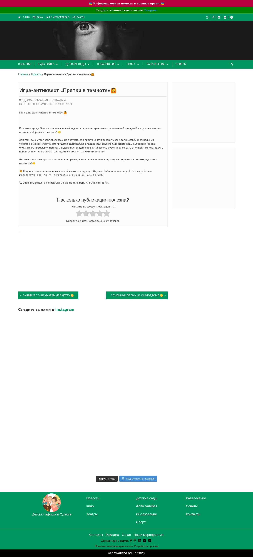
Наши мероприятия (57, 17)
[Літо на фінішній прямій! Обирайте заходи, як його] (153, 426)
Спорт (131, 64)
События (24, 64)
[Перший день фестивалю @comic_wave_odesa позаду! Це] (44, 426)
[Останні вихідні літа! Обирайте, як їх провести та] (153, 332)
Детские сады (76, 64)
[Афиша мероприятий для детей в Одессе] (19, 17)
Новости (36, 74)
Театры (92, 514)
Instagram (64, 309)
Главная (23, 74)
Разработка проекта (146, 546)
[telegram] (225, 17)
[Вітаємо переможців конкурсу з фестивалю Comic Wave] (99, 364)
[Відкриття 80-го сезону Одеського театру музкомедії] (208, 457)
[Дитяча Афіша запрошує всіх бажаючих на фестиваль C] (99, 426)
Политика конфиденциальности (114, 546)
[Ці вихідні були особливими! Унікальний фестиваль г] (44, 395)
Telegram (150, 10)
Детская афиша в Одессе (51, 514)
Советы (181, 64)
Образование (106, 64)
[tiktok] (231, 17)
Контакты (78, 17)
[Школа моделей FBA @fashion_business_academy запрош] (208, 426)
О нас (26, 17)
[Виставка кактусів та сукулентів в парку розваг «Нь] (44, 332)
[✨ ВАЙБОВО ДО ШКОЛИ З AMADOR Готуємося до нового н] (208, 332)
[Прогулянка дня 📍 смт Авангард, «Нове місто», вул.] (99, 457)
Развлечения (155, 64)
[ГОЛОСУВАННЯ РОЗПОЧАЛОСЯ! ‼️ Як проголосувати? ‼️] (99, 395)
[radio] (79, 214)
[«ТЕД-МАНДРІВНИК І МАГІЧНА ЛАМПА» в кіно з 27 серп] (153, 364)
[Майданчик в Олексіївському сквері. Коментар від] (44, 364)
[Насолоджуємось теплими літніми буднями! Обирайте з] (208, 395)
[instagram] (135, 541)
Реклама (37, 17)
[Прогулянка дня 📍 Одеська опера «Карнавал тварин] (99, 332)
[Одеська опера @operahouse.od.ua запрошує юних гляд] (153, 457)
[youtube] (219, 17)
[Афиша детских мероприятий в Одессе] (51, 511)
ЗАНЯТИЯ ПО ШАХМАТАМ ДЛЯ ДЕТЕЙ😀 (48, 295)
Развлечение (196, 498)
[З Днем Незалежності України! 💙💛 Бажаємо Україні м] (153, 395)
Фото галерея (146, 506)
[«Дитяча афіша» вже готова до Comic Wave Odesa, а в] (44, 457)
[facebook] (131, 541)
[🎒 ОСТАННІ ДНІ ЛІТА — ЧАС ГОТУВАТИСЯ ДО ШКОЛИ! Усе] (208, 364)
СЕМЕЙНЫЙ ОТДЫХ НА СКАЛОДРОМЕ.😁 (137, 295)
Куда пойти (46, 64)
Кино (90, 506)
